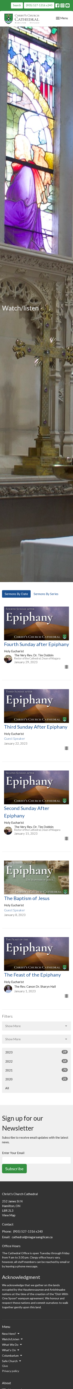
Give (5, 1366)
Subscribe (14, 1168)
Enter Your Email (13, 1153)
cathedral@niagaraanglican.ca (32, 1237)
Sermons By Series (46, 594)
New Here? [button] (9, 1333)
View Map (8, 1215)
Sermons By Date (16, 594)
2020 (35, 1079)
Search (17, 5)
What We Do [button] (10, 1344)
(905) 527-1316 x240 (39, 5)
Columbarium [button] (10, 1355)
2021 (35, 1070)
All (7, 1088)
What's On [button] (9, 1350)
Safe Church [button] (10, 1361)
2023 (35, 1052)
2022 (35, 1061)
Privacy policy (10, 1371)
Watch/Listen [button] (10, 1339)
